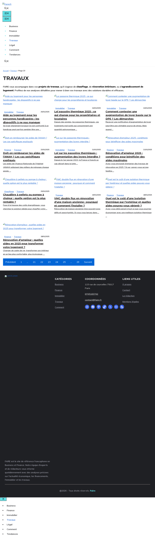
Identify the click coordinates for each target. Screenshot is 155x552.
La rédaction (128, 296)
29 (78, 262)
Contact (126, 290)
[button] (6, 8)
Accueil (6, 71)
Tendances (14, 54)
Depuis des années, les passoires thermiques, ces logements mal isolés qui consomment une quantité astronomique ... (76, 125)
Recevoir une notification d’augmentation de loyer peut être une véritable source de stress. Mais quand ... (128, 125)
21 (34, 262)
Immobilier (14, 35)
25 (64, 262)
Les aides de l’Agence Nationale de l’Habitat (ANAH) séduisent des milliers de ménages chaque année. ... (26, 167)
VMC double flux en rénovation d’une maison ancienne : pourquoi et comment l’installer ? (76, 202)
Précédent (10, 262)
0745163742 (91, 294)
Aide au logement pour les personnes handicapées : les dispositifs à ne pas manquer (21, 119)
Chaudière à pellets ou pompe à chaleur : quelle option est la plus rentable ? (24, 198)
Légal (12, 45)
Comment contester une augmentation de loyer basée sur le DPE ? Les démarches (128, 115)
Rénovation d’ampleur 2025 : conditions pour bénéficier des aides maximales (125, 157)
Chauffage (9, 191)
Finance (13, 31)
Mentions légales (130, 301)
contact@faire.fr (93, 300)
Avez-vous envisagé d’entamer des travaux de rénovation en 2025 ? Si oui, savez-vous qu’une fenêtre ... (127, 167)
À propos (126, 284)
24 (56, 262)
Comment (14, 49)
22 (41, 262)
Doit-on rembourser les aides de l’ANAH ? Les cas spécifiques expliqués (23, 157)
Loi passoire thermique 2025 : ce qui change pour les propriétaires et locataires (77, 115)
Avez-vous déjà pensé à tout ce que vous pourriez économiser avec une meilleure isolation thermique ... (128, 212)
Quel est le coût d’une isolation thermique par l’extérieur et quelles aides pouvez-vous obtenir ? (128, 202)
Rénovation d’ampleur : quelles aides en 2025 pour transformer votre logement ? (23, 243)
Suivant (88, 262)
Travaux (13, 40)
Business (13, 26)
